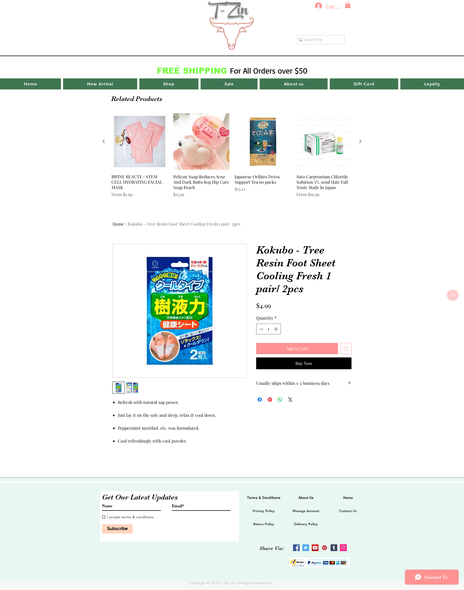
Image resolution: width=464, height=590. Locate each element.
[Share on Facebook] (259, 399)
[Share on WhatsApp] (280, 399)
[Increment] (276, 329)
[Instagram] (343, 547)
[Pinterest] (324, 547)
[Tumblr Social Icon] (334, 547)
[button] (348, 4)
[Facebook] (296, 547)
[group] (232, 158)
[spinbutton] (268, 329)
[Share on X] (290, 399)
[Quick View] (139, 141)
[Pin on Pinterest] (270, 399)
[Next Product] (360, 141)
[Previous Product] (103, 141)
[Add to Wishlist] (345, 348)
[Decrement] (260, 329)
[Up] (453, 295)
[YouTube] (315, 547)
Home (118, 224)
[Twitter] (305, 547)
